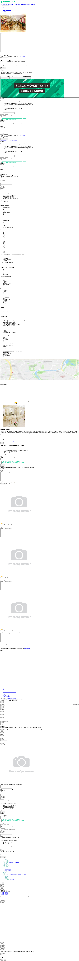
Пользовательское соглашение (9, 692)
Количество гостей (4, 174)
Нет (4, 705)
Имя (1, 111)
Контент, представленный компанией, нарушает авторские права (18, 103)
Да (1, 705)
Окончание (2, 186)
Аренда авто (8, 880)
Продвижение (27, 4)
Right (4, 857)
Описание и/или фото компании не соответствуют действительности (18, 104)
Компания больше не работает (10, 107)
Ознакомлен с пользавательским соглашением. (11, 116)
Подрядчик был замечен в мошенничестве (13, 108)
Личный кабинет (20, 4)
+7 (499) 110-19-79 (4, 892)
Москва (4, 694)
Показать (6, 55)
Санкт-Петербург (6, 696)
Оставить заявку (3, 202)
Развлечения (8, 870)
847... (1, 137)
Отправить (3, 120)
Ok (1, 126)
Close (2, 98)
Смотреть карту (4, 384)
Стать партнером (10, 4)
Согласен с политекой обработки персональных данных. (14, 118)
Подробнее (2, 436)
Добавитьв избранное (3, 68)
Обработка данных (7, 695)
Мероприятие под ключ (5, 852)
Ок (1, 713)
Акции (15, 4)
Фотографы (7, 868)
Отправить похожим (6, 823)
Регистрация (5, 688)
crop (5, 959)
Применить (76, 704)
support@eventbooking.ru (12, 698)
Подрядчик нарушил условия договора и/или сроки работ (16, 105)
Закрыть (2, 901)
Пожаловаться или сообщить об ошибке (8, 140)
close (2, 959)
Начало (2, 182)
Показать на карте (21, 56)
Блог (1, 4)
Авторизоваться (4, 740)
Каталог (4, 4)
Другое (5, 109)
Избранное (32, 4)
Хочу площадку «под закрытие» (8, 177)
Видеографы (8, 869)
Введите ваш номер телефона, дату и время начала (11, 784)
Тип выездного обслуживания (6, 176)
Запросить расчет (5, 5)
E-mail (1, 113)
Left (1, 857)
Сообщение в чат (4, 57)
